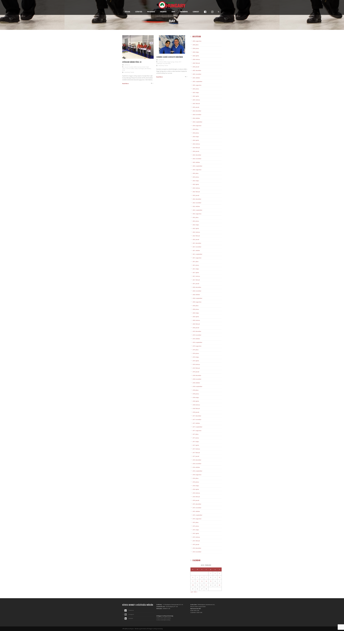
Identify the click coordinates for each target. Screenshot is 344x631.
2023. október (196, 162)
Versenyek (163, 12)
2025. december (197, 70)
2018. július (196, 390)
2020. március (196, 320)
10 (219, 577)
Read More (125, 83)
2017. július (196, 434)
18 (192, 585)
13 (201, 581)
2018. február (196, 408)
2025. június (196, 89)
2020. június (196, 309)
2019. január (196, 372)
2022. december (197, 199)
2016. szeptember (197, 471)
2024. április (196, 140)
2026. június (196, 48)
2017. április (196, 445)
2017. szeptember (197, 427)
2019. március (196, 364)
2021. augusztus (197, 258)
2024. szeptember (197, 122)
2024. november (197, 114)
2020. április (196, 316)
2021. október (196, 250)
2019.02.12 (127, 65)
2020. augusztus (197, 302)
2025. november (197, 74)
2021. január (196, 283)
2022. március (196, 232)
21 (206, 585)
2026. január (196, 67)
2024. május (196, 136)
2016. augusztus (197, 474)
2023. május (196, 180)
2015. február (196, 541)
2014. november (197, 552)
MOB (135, 67)
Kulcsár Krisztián (128, 67)
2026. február (196, 63)
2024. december (197, 111)
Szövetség (138, 12)
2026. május (196, 52)
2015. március (196, 537)
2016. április (196, 489)
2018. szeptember (197, 386)
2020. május (196, 313)
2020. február (196, 324)
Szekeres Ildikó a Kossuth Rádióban (169, 57)
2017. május (196, 441)
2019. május (196, 357)
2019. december (197, 331)
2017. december (197, 416)
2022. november (197, 203)
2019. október (196, 338)
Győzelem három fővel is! (131, 62)
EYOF (123, 70)
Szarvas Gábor (130, 68)
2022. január (196, 239)
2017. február (196, 452)
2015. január (196, 544)
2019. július (196, 349)
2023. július (196, 173)
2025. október (196, 78)
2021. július (196, 261)
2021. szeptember (197, 254)
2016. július (196, 478)
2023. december (197, 155)
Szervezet (196, 12)
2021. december (197, 243)
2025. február (196, 103)
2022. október (196, 206)
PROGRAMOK (151, 12)
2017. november (197, 419)
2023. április (196, 184)
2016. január (196, 500)
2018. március (196, 405)
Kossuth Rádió (167, 63)
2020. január (196, 327)
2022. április (196, 228)
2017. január (196, 456)
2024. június (196, 133)
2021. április (196, 272)
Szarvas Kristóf (141, 67)
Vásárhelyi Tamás (129, 72)
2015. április (196, 533)
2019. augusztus (197, 346)
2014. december (197, 548)
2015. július (196, 522)
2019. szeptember (197, 342)
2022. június (196, 221)
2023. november (197, 158)
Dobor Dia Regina (139, 68)
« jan (191, 592)
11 (192, 581)
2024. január (196, 151)
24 (219, 585)
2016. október (196, 467)
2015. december (197, 504)
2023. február (196, 191)
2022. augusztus (197, 214)
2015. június (196, 526)
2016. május (196, 485)
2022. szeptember (197, 210)
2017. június (196, 438)
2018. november (197, 379)
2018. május (196, 397)
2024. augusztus (197, 125)
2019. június (196, 353)
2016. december (197, 460)
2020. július (196, 305)
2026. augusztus (197, 41)
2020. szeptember (197, 298)
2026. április (196, 56)
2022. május (196, 225)
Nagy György (170, 62)
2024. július (196, 129)
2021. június (196, 265)
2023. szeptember (197, 166)
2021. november (197, 247)
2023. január (196, 195)
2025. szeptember (197, 81)
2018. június (196, 394)
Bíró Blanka (148, 68)
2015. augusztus (197, 519)
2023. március (196, 188)
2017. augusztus (197, 430)
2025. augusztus (197, 85)
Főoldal (127, 12)
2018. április (196, 401)
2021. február (196, 280)
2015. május (196, 530)
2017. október (196, 423)
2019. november (197, 335)
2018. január (196, 412)
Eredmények (184, 12)
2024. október (196, 118)
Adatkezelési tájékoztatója (163, 618)
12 (197, 581)
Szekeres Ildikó (162, 62)
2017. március (196, 449)
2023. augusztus (197, 169)
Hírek (173, 12)
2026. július (196, 45)
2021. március (196, 276)
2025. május (196, 92)
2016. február (196, 496)
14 (206, 581)
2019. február (196, 368)
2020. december (197, 287)
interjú (176, 62)
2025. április (196, 96)
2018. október (196, 383)
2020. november (197, 291)
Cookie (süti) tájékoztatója (163, 620)
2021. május (196, 269)
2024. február (196, 147)
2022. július (196, 217)
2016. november (197, 463)
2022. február (196, 236)
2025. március (196, 100)
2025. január (196, 107)
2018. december (197, 375)
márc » (195, 592)
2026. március (196, 59)
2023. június (196, 177)
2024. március (196, 144)
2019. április (196, 361)
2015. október (196, 511)
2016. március (196, 493)
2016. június (196, 482)
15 (210, 581)
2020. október (196, 294)
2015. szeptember (197, 515)
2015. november (197, 507)
